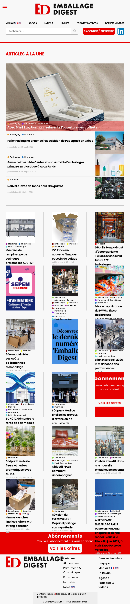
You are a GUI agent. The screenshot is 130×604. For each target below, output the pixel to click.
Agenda (33, 23)
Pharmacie (70, 577)
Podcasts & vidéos (87, 23)
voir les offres (65, 548)
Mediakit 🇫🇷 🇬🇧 (13, 23)
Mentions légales (46, 593)
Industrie (69, 582)
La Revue (49, 23)
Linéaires (69, 558)
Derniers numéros (114, 23)
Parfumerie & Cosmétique (72, 570)
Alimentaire (71, 563)
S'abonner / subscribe (99, 31)
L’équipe (65, 23)
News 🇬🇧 (69, 587)
